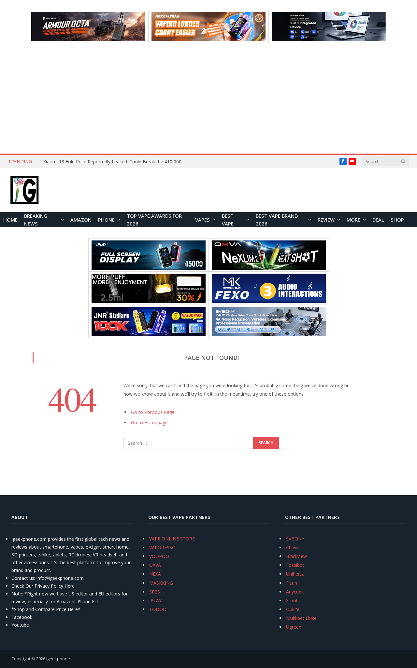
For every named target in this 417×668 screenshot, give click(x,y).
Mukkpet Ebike (301, 618)
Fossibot (295, 565)
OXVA (155, 565)
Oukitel (293, 609)
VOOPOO (159, 556)
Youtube (20, 625)
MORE (353, 219)
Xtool (291, 600)
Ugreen (293, 627)
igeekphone (58, 658)
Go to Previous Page (153, 412)
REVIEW (326, 219)
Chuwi (292, 547)
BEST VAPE (228, 219)
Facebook (21, 617)
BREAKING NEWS (35, 219)
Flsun (291, 583)
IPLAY (155, 600)
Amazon (81, 219)
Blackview (296, 556)
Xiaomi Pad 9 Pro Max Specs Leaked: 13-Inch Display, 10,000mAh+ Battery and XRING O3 (116, 162)
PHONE (106, 219)
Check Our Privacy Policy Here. (43, 586)
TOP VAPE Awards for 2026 (154, 219)
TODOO (157, 609)
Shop (397, 219)
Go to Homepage (149, 422)
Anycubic (295, 592)
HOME (10, 219)
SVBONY (295, 539)
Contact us (22, 578)
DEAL (378, 219)
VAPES (202, 219)
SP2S (154, 592)
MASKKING (161, 583)
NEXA (155, 574)
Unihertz (295, 574)
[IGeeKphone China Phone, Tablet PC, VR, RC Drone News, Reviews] (24, 190)
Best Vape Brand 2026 (277, 219)
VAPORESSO (162, 547)
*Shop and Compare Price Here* (45, 609)
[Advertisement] (208, 98)
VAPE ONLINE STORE (172, 539)
